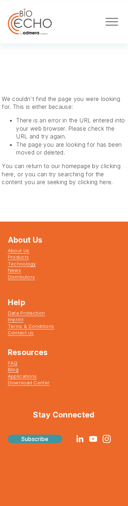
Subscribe (34, 438)
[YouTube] (93, 439)
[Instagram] (106, 439)
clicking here (94, 182)
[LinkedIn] (79, 439)
